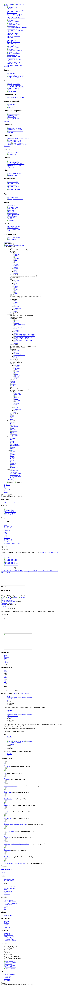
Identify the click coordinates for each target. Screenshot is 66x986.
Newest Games (15, 162)
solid (5, 682)
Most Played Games (19, 164)
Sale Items (13, 239)
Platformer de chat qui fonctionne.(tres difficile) (16, 824)
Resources (6, 66)
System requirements (18, 75)
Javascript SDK (15, 118)
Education (6, 121)
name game (7, 811)
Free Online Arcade (9, 939)
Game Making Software (10, 879)
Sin (5, 680)
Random (6, 492)
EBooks (13, 208)
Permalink (9, 710)
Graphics (14, 213)
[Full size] (18, 632)
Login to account (16, 480)
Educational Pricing (15, 141)
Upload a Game (16, 167)
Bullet (5, 670)
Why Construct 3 (8, 900)
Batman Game (8, 792)
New (5, 486)
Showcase (6, 490)
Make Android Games (27, 337)
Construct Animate (22, 276)
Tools (12, 220)
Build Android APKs (18, 87)
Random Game (13, 515)
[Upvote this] (6, 597)
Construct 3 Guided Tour (13, 502)
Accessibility (7, 979)
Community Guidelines (10, 940)
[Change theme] (14, 482)
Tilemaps (13, 218)
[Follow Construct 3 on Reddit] (12, 182)
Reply (8, 711)
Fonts (12, 210)
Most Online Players (17, 165)
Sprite (5, 659)
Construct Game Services (26, 296)
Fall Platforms (7, 766)
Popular (6, 488)
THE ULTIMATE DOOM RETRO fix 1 (14, 863)
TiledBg (6, 662)
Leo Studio (4, 604)
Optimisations (18, 89)
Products (6, 5)
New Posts (14, 175)
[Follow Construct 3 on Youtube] (13, 183)
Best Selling (15, 228)
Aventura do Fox (8, 805)
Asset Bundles (16, 237)
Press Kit (6, 924)
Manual (14, 73)
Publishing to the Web (20, 85)
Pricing (5, 889)
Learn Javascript (8, 904)
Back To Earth (8, 799)
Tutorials (13, 107)
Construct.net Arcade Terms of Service (49, 552)
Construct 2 (17, 361)
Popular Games (12, 512)
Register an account (24, 693)
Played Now (7, 489)
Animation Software (9, 880)
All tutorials (14, 91)
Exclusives (13, 231)
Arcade (9, 450)
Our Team (6, 923)
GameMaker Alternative (10, 886)
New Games (11, 510)
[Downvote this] (18, 597)
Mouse (5, 658)
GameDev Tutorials (9, 936)
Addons (14, 205)
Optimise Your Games (26, 340)
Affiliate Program (8, 915)
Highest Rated (16, 229)
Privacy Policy (7, 976)
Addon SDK (15, 77)
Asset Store (10, 421)
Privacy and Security (18, 131)
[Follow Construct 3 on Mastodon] (13, 189)
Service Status (7, 980)
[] (7, 696)
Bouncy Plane (7, 850)
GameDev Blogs (8, 937)
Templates (14, 216)
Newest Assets (17, 226)
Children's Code (8, 977)
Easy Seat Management (10, 901)
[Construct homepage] (14, 4)
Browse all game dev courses (18, 97)
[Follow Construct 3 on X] (11, 185)
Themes (14, 217)
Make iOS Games (25, 339)
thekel (8, 700)
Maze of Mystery (8, 818)
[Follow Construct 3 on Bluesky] (13, 186)
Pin (5, 676)
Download (16, 114)
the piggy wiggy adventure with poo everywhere (16, 844)
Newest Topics (17, 154)
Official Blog (17, 173)
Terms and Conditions (9, 974)
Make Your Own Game (10, 888)
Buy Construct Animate (16, 199)
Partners (6, 906)
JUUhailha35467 (11, 744)
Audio (5, 655)
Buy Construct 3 (14, 197)
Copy (2, 555)
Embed (12, 598)
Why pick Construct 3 (17, 128)
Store (5, 190)
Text (5, 661)
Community (7, 146)
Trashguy (6, 779)
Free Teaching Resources (10, 903)
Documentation (8, 891)
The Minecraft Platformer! (10, 786)
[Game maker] (14, 245)
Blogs (8, 469)
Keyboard (6, 657)
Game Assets (7, 933)
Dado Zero (7, 857)
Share (11, 600)
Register (6, 242)
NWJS (15, 115)
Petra (5, 773)
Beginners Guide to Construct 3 (29, 334)
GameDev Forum (8, 935)
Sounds (17, 214)
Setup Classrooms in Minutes (21, 138)
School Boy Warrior (9, 831)
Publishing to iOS (16, 88)
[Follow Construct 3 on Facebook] (13, 187)
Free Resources (18, 129)
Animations (16, 207)
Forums (9, 437)
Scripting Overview (17, 76)
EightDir (6, 671)
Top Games (15, 161)
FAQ (12, 132)
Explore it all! (7, 837)
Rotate (5, 677)
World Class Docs (17, 140)
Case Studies (7, 894)
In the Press (7, 925)
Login (9, 242)
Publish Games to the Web (28, 336)
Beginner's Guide (15, 84)
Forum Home (15, 152)
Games (13, 211)
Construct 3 (22, 249)
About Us (6, 921)
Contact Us (10, 479)
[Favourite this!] (8, 601)
